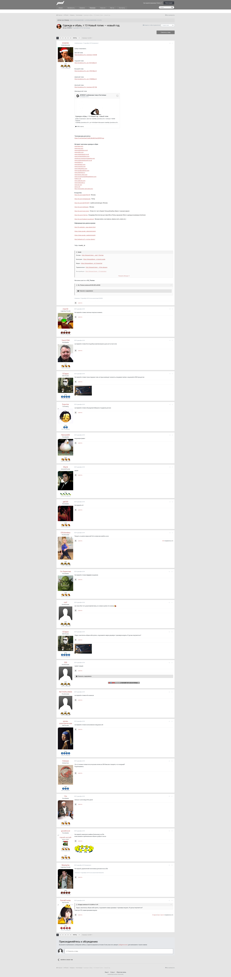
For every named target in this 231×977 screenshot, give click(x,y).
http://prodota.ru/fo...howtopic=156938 (86, 54)
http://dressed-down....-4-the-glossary (96, 267)
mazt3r (65, 309)
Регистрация (168, 3)
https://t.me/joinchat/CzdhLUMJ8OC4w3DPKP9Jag (89, 138)
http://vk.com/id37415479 (82, 203)
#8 (172, 502)
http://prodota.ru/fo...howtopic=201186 (86, 87)
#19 (172, 865)
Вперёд (75, 38)
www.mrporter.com (80, 166)
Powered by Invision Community (115, 974)
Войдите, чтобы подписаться (152, 25)
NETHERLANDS (65, 692)
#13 (172, 662)
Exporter (65, 404)
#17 (172, 796)
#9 (172, 532)
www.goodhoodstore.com (82, 170)
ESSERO (69, 28)
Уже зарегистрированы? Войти (152, 3)
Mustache (65, 865)
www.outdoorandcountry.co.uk (83, 160)
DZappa (65, 374)
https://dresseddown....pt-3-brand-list (91, 263)
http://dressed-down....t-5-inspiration (96, 271)
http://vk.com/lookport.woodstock (84, 219)
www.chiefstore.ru (80, 172)
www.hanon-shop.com (81, 174)
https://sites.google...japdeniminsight (85, 235)
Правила (82, 8)
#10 (172, 571)
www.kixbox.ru (79, 162)
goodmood (65, 831)
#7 (172, 467)
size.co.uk (77, 186)
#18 (172, 831)
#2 (172, 309)
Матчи (112, 8)
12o (65, 796)
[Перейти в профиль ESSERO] (59, 26)
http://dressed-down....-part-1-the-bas (92, 255)
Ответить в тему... (73, 951)
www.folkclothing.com (81, 168)
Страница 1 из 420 (86, 38)
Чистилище (86, 28)
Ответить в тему (165, 32)
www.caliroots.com (80, 180)
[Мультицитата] (76, 303)
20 (172, 25)
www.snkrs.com (79, 152)
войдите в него (123, 944)
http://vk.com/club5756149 (82, 195)
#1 (172, 43)
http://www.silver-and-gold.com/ (84, 188)
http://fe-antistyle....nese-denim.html (85, 227)
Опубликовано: (83, 43)
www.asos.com (79, 146)
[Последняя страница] (79, 38)
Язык (106, 972)
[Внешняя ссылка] (124, 682)
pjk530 (65, 502)
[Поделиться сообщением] (169, 43)
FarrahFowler (65, 900)
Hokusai (65, 761)
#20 (172, 900)
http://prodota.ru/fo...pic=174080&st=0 (86, 79)
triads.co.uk (78, 178)
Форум (61, 8)
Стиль (112, 972)
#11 (172, 602)
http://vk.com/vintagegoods (82, 199)
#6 (172, 435)
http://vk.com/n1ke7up (81, 215)
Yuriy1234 (65, 340)
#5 (172, 404)
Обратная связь (121, 972)
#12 (172, 632)
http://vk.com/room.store (82, 211)
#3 (172, 340)
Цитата (80, 303)
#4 (172, 373)
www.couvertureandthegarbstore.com (85, 176)
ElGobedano (65, 533)
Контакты (122, 8)
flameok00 (65, 435)
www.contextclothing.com (82, 156)
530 (163, 540)
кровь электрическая (65, 722)
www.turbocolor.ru (80, 182)
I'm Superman (65, 571)
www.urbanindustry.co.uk (82, 154)
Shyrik (65, 467)
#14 (172, 692)
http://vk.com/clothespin (82, 207)
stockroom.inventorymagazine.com (85, 158)
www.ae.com (78, 184)
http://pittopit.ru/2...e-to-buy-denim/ (85, 239)
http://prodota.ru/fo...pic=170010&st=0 (86, 71)
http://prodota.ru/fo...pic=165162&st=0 (86, 63)
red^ (65, 602)
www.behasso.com (80, 164)
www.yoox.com (79, 148)
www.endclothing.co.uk (81, 150)
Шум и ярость (160, 915)
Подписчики (165, 25)
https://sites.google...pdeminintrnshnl (85, 231)
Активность (71, 8)
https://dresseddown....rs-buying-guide (94, 259)
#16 (172, 761)
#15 (172, 721)
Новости (102, 8)
